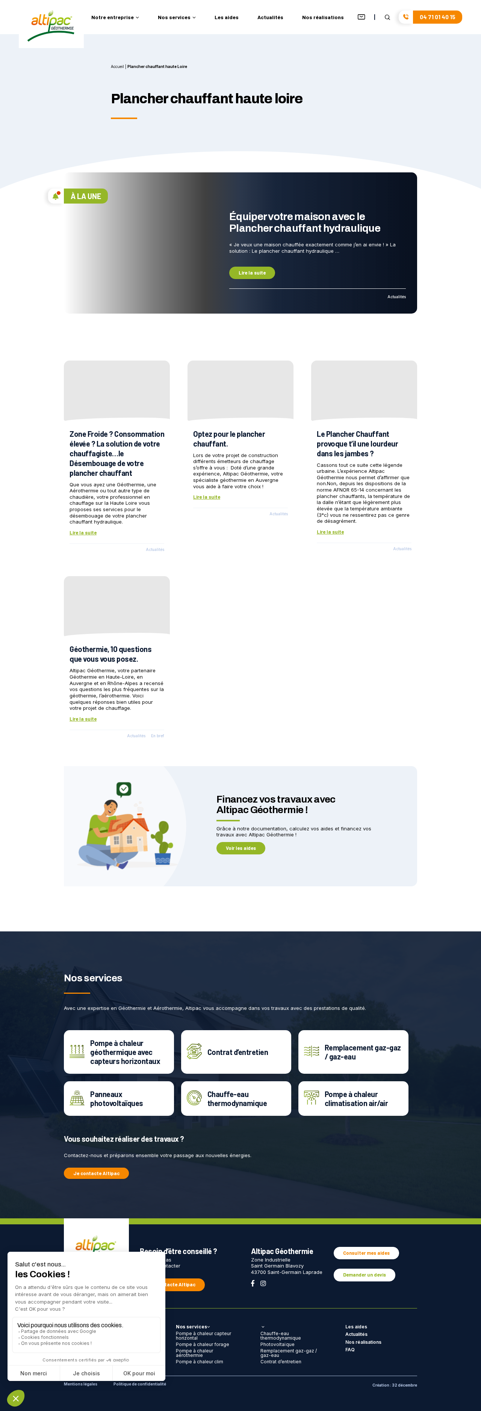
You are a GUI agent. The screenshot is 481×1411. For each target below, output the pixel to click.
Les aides (227, 17)
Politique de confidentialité (139, 1384)
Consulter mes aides (366, 1253)
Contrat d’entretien (280, 1361)
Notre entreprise (112, 17)
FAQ (350, 1349)
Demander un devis (364, 1275)
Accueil (117, 66)
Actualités (270, 17)
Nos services (174, 17)
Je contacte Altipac (96, 1173)
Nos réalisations (323, 17)
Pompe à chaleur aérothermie (194, 1353)
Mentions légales (80, 1384)
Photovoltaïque (277, 1344)
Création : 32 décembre (394, 1385)
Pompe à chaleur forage (202, 1344)
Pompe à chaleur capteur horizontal (203, 1336)
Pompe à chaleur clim (199, 1361)
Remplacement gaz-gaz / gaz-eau (288, 1353)
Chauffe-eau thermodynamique (280, 1336)
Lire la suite (252, 273)
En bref (157, 736)
